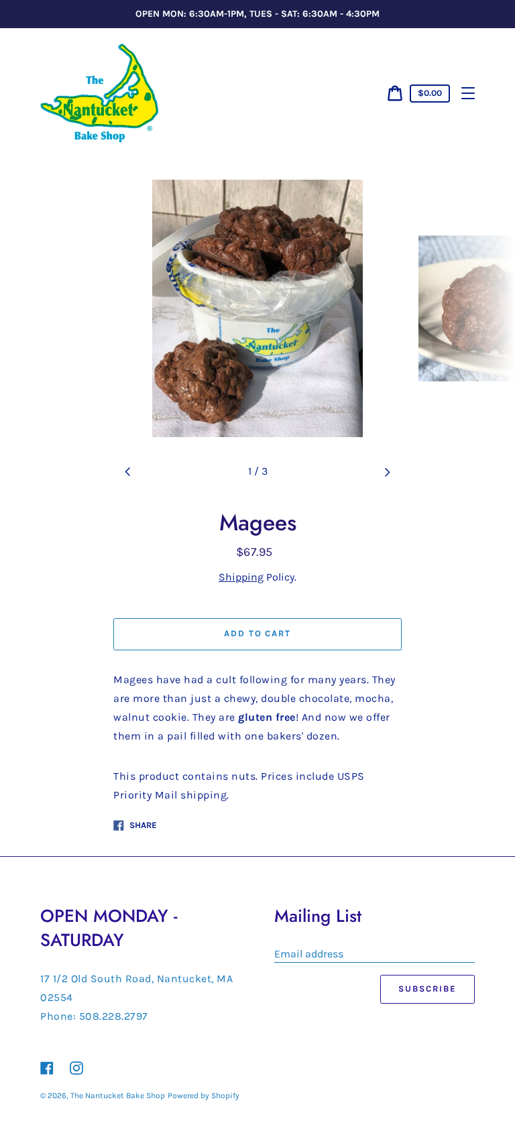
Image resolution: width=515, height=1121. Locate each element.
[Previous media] (128, 472)
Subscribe (427, 989)
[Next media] (387, 472)
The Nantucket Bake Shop (117, 1095)
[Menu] (468, 93)
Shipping (241, 577)
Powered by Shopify (203, 1095)
